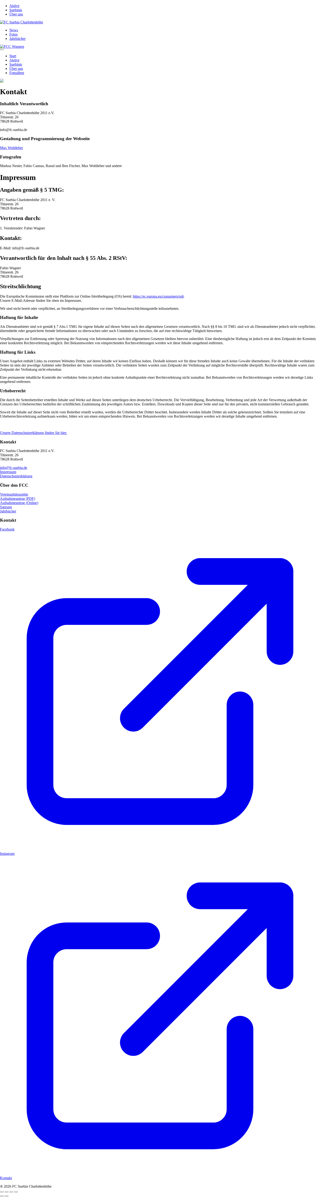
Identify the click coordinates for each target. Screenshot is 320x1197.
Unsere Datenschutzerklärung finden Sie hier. (33, 433)
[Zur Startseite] (21, 22)
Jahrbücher (17, 39)
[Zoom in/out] (16, 1192)
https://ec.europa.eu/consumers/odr (158, 296)
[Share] (6, 1192)
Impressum (8, 472)
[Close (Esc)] (2, 1192)
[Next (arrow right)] (6, 1196)
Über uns (16, 14)
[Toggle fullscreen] (11, 1192)
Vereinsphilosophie (14, 494)
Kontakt (6, 1178)
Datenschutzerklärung (16, 476)
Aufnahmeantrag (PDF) (17, 499)
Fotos (13, 34)
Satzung (6, 507)
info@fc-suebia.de (13, 468)
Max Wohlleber (11, 148)
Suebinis (15, 10)
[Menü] (2, 49)
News (13, 30)
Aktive (14, 6)
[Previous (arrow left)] (2, 1196)
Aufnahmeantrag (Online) (19, 503)
